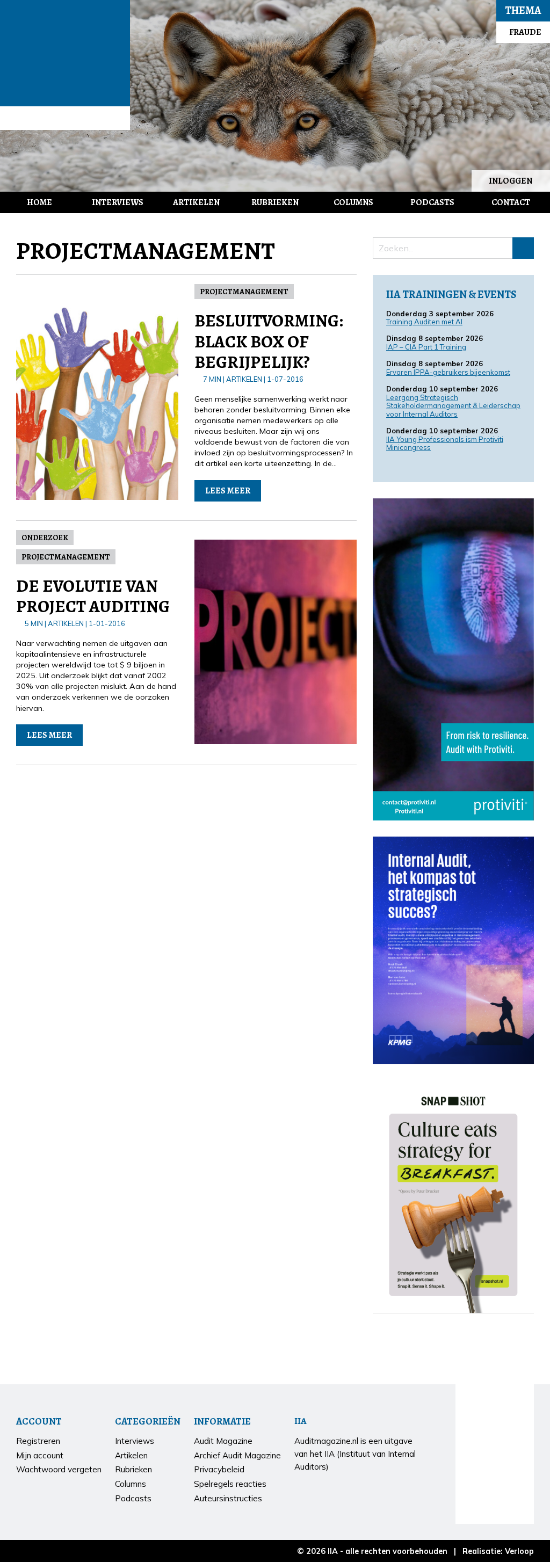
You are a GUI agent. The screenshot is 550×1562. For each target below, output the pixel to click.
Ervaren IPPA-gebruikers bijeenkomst (448, 372)
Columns (353, 202)
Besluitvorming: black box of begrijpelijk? (268, 341)
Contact (510, 202)
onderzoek (44, 537)
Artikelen (196, 202)
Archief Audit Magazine (237, 1455)
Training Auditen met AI (424, 321)
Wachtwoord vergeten (59, 1469)
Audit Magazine (65, 53)
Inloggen (510, 181)
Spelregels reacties (230, 1484)
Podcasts (432, 202)
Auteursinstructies (228, 1498)
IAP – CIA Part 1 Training (426, 347)
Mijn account (39, 1455)
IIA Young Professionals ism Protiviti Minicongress (444, 443)
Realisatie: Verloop (498, 1551)
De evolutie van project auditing (93, 596)
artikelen (244, 379)
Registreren (38, 1441)
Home (39, 202)
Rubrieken (275, 202)
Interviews (117, 202)
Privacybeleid (219, 1469)
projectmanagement (244, 291)
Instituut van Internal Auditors (65, 118)
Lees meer (227, 491)
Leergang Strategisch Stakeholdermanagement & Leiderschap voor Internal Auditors (453, 405)
